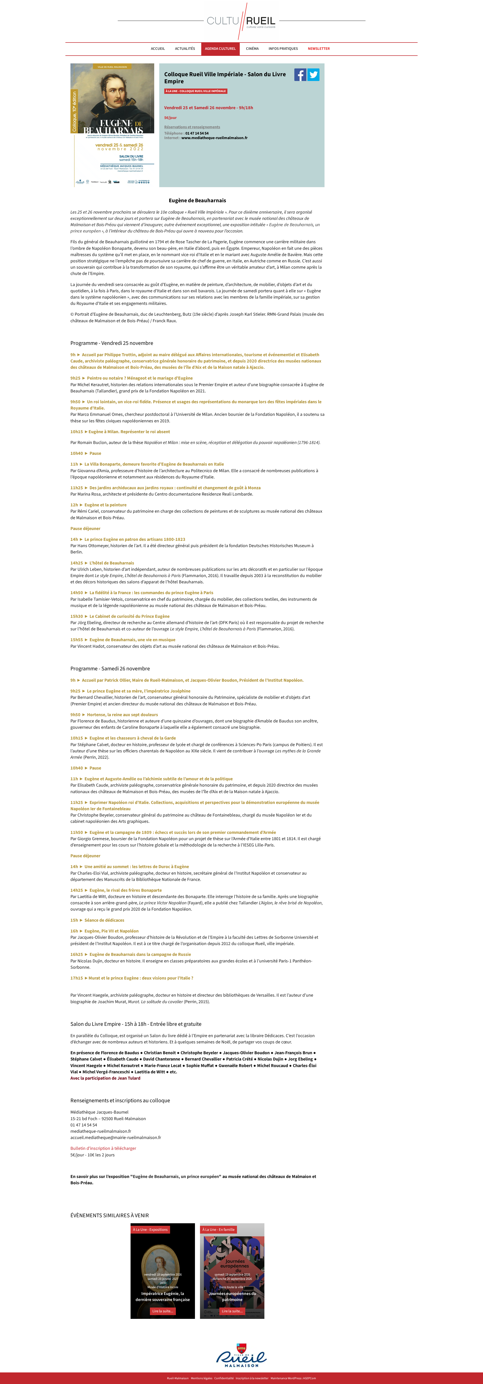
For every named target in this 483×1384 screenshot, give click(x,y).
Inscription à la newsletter (252, 1378)
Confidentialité (224, 1378)
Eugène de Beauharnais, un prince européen (176, 1176)
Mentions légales (201, 1378)
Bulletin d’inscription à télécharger (103, 1148)
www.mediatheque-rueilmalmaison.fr (214, 138)
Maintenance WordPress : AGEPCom (293, 1378)
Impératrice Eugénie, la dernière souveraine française (163, 1296)
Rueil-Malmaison (178, 1378)
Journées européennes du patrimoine (232, 1296)
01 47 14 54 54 (197, 133)
